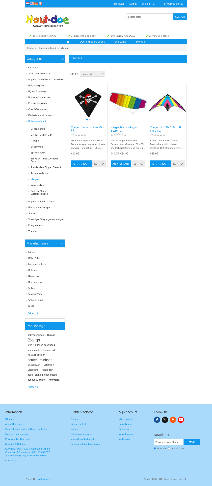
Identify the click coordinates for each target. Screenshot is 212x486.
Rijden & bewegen (37, 91)
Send (192, 442)
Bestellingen (125, 424)
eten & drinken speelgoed (41, 344)
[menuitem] (68, 42)
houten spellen (36, 354)
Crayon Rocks (35, 300)
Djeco (31, 305)
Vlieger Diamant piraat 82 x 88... (88, 129)
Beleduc (32, 270)
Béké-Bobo (34, 258)
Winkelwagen (126, 434)
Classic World (35, 294)
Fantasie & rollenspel (39, 207)
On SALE (33, 67)
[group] (88, 103)
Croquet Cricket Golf (41, 134)
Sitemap (9, 419)
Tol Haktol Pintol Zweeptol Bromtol (44, 160)
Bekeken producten (81, 434)
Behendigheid (38, 128)
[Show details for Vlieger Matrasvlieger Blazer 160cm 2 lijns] (128, 103)
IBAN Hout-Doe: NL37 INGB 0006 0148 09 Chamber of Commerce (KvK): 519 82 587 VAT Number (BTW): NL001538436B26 (27, 452)
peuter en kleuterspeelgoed (42, 374)
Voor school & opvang (39, 73)
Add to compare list (95, 163)
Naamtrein (47, 369)
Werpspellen (37, 185)
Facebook (157, 420)
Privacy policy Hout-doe (17, 439)
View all (33, 313)
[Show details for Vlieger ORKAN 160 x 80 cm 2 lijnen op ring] (167, 103)
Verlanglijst (124, 439)
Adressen (124, 429)
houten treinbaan (39, 360)
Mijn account (125, 419)
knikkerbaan (33, 365)
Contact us (11, 460)
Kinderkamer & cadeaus (40, 115)
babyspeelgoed (35, 335)
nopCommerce (44, 479)
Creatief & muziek (37, 109)
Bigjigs (33, 340)
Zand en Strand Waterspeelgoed (39, 192)
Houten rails (49, 350)
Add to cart (81, 163)
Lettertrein (49, 364)
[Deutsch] (36, 3)
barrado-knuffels (37, 264)
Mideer (32, 252)
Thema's (32, 231)
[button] (68, 42)
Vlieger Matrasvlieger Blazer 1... (124, 129)
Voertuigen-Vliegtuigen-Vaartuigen (46, 219)
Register (119, 3)
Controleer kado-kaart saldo (85, 444)
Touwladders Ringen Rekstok (46, 167)
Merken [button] (140, 41)
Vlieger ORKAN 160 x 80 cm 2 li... (165, 129)
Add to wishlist (102, 163)
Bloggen (75, 429)
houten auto (33, 350)
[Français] (40, 3)
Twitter (165, 420)
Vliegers (35, 179)
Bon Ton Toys (35, 282)
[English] (31, 3)
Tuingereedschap (40, 173)
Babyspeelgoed (36, 85)
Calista (31, 288)
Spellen (32, 213)
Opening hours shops (16, 434)
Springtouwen (38, 152)
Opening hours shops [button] (92, 41)
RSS (173, 420)
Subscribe (162, 448)
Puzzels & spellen (37, 103)
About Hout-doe (13, 424)
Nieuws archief (78, 424)
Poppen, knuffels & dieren (41, 201)
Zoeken (75, 419)
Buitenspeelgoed (37, 121)
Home (30, 48)
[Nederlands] (27, 3)
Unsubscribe (177, 448)
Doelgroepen (35, 225)
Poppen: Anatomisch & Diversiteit (45, 79)
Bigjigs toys (34, 276)
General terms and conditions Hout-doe (26, 429)
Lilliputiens (33, 369)
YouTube (181, 420)
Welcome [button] (120, 41)
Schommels (37, 146)
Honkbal (35, 140)
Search (180, 16)
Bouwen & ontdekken (39, 97)
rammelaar (54, 379)
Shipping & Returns (15, 444)
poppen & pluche (36, 379)
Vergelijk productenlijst (82, 439)
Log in (133, 3)
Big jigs (51, 335)
